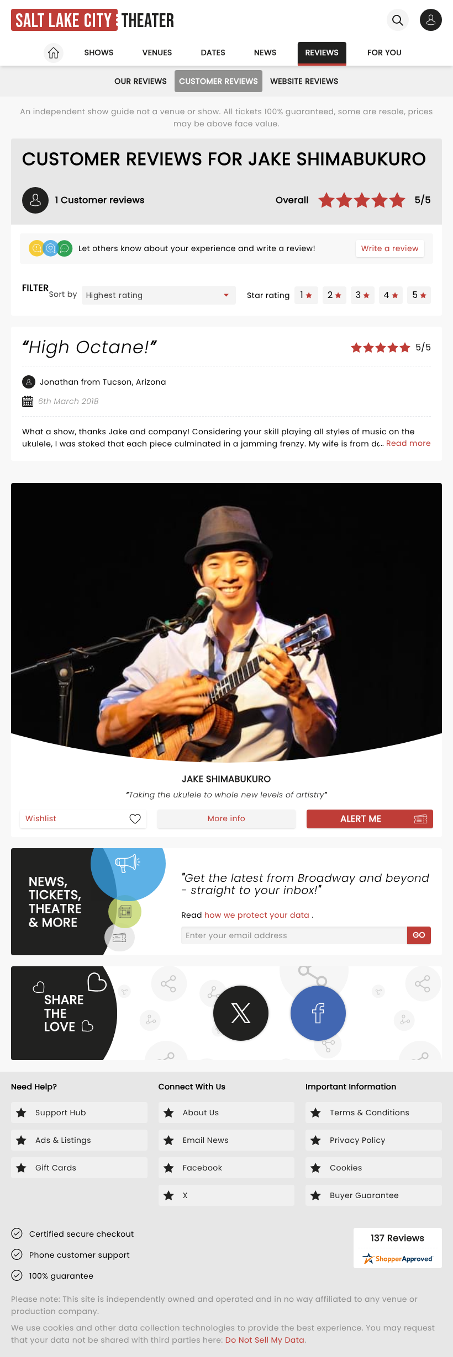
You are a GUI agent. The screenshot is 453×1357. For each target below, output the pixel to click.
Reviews (322, 52)
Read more (408, 443)
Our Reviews (140, 81)
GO (419, 934)
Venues (157, 52)
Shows (99, 52)
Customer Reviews (218, 81)
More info (226, 818)
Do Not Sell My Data (264, 1339)
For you (384, 52)
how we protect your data (258, 914)
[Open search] (398, 20)
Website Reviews (304, 81)
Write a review (390, 248)
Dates (213, 52)
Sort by (63, 294)
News (265, 52)
